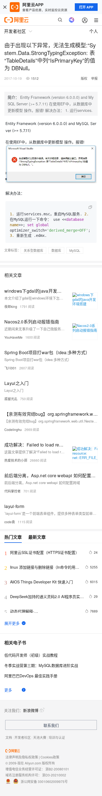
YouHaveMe (13, 337)
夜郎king (10, 306)
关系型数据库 (33, 250)
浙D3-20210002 (54, 775)
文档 (8, 737)
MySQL (74, 250)
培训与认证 (57, 737)
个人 (93, 31)
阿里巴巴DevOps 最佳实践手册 (30, 675)
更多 (8, 690)
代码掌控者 (12, 491)
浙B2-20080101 (57, 769)
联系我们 (51, 725)
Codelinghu (13, 429)
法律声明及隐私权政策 (21, 757)
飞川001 (10, 368)
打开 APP (86, 7)
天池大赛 (39, 737)
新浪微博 (30, 710)
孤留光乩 (10, 398)
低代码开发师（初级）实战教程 (31, 655)
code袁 (9, 521)
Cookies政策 (50, 757)
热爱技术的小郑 (15, 460)
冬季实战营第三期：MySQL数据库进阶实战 (41, 665)
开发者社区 (22, 737)
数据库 (56, 250)
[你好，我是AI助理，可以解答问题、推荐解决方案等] (71, 20)
